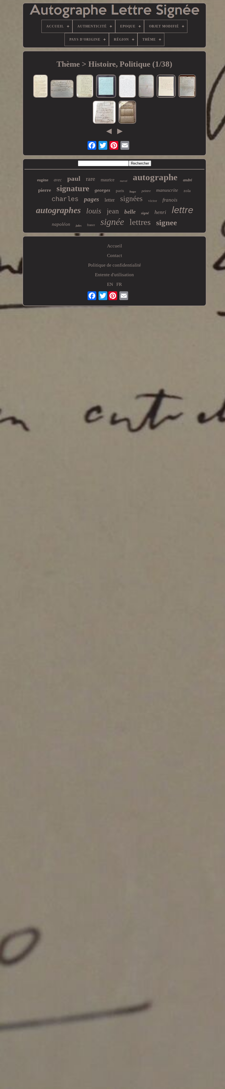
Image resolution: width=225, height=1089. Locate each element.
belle (130, 211)
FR (119, 284)
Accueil (114, 246)
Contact (114, 255)
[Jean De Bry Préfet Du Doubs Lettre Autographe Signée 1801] (187, 87)
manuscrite (167, 190)
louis (93, 211)
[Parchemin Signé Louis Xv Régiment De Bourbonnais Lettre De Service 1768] (146, 87)
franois (169, 200)
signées (131, 198)
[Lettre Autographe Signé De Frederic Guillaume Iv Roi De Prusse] (127, 113)
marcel (123, 180)
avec (58, 179)
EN (110, 284)
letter (110, 200)
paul (73, 178)
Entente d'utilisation (114, 274)
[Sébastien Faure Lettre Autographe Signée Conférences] (106, 87)
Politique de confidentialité (114, 265)
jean (113, 211)
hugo (133, 191)
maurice (107, 179)
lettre (182, 209)
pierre (44, 190)
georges (102, 190)
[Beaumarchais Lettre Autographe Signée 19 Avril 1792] (62, 89)
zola (187, 190)
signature (73, 188)
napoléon (61, 224)
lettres (140, 222)
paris (120, 190)
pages (91, 199)
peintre (146, 191)
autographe (155, 177)
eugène (42, 180)
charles (65, 199)
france (91, 225)
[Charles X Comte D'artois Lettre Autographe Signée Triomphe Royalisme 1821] (166, 87)
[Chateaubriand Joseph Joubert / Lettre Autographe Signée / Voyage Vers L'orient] (40, 87)
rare (90, 178)
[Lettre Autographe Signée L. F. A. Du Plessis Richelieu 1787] (84, 87)
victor (152, 201)
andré (187, 180)
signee (166, 222)
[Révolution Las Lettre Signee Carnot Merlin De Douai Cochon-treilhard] (104, 113)
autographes (58, 210)
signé (145, 213)
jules (78, 225)
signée (112, 222)
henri (160, 212)
